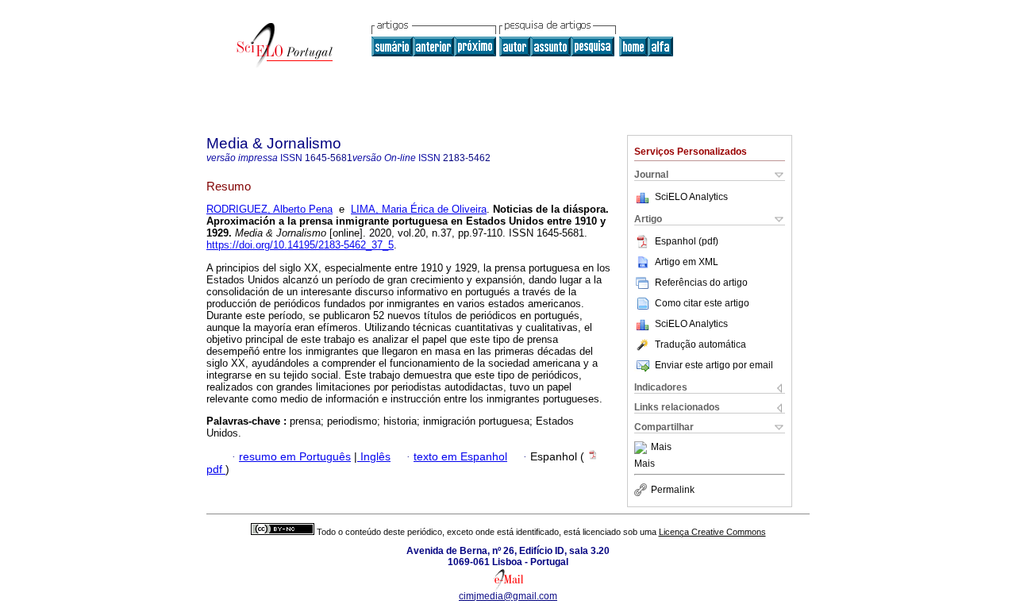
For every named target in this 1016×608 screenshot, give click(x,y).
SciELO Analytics (691, 196)
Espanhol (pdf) (686, 241)
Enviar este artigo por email (714, 365)
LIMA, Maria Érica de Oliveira (419, 209)
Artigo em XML (686, 261)
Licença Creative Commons (712, 532)
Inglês (374, 457)
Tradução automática (700, 344)
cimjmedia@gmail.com (508, 596)
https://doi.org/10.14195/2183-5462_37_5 (300, 245)
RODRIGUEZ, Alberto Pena (269, 209)
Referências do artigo (701, 282)
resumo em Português (295, 457)
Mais (661, 447)
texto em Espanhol (460, 457)
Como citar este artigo (702, 303)
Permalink (673, 489)
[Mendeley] (642, 447)
